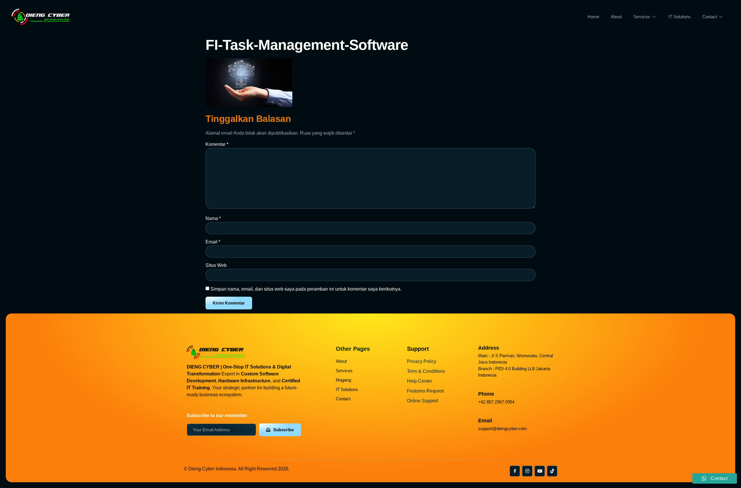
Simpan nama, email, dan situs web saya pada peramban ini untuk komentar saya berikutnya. (305, 289)
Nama (213, 218)
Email (213, 241)
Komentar (217, 144)
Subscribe (283, 429)
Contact (709, 16)
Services (641, 16)
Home (593, 16)
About (616, 16)
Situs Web (216, 265)
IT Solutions (679, 16)
